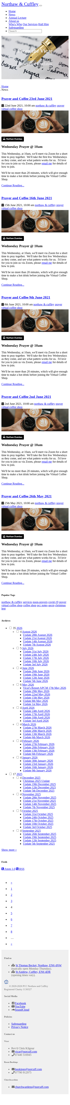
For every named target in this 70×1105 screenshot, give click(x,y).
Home (12, 11)
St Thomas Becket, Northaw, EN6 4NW (39, 965)
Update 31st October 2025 (38, 814)
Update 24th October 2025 (38, 817)
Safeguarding (16, 27)
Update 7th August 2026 (37, 644)
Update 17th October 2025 (38, 820)
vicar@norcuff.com (26, 1051)
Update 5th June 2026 (35, 681)
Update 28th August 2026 (37, 634)
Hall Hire (43, 24)
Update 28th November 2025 (39, 797)
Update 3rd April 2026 (36, 720)
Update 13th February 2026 (38, 750)
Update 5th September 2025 (39, 843)
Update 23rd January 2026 (38, 764)
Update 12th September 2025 (39, 840)
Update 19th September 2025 (39, 837)
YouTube (20, 1006)
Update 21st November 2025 (39, 800)
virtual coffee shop (11, 108)
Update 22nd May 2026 (36, 694)
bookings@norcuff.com (28, 1069)
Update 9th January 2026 (37, 770)
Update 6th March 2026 (36, 737)
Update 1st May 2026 (35, 704)
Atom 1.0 (9, 868)
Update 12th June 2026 (36, 677)
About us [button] (14, 21)
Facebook (20, 1003)
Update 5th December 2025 (38, 790)
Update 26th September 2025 (39, 833)
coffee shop (29, 605)
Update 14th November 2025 (39, 804)
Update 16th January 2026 (38, 767)
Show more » (9, 849)
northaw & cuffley (46, 105)
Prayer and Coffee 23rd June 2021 (26, 99)
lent (3, 608)
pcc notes (42, 605)
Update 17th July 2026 (36, 658)
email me (47, 163)
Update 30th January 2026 (38, 760)
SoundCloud (22, 1009)
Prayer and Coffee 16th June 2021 (26, 198)
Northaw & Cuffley (19, 4)
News (12, 14)
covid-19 (53, 602)
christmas (60, 605)
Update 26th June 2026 (36, 671)
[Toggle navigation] (40, 5)
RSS (21, 868)
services (27, 602)
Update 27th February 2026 (38, 744)
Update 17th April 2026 (36, 714)
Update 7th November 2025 (39, 807)
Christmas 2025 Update (36, 780)
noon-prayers (40, 602)
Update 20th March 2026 (37, 730)
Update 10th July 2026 (36, 661)
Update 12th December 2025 (39, 787)
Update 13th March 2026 (37, 734)
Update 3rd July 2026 (35, 664)
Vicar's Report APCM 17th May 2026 (44, 687)
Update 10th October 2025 (38, 823)
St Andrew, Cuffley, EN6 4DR (33, 971)
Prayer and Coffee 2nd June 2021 (26, 397)
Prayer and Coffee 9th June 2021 (25, 297)
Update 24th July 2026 (36, 654)
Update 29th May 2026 (36, 691)
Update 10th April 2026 (36, 717)
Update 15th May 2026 (36, 697)
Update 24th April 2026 (36, 711)
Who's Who (15, 24)
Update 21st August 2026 (37, 638)
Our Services (30, 24)
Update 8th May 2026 (35, 700)
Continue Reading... (12, 185)
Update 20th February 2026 (38, 747)
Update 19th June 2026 (36, 674)
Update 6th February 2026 (38, 753)
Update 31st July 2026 (35, 651)
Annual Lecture (17, 17)
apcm (51, 605)
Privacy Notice (19, 1027)
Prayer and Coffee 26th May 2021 (26, 496)
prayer (60, 105)
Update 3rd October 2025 (37, 827)
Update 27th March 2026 (37, 727)
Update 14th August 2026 (37, 641)
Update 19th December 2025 (39, 784)
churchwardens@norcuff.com (32, 1086)
